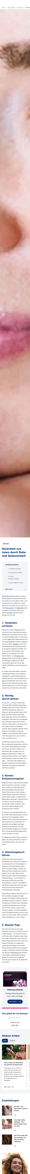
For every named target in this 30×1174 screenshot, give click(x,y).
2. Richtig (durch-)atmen (15, 572)
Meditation (16, 644)
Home (3, 7)
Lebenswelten (11, 7)
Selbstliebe (20, 608)
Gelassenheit (10, 608)
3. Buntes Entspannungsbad (13, 578)
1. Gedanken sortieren (14, 569)
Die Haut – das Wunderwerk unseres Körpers (21, 1108)
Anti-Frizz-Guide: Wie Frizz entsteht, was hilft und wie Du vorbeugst (21, 1138)
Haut (13, 765)
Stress (4, 681)
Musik (16, 806)
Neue (5, 1040)
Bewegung (15, 952)
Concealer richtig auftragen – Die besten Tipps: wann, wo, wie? (20, 1123)
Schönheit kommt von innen (10, 596)
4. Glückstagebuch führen (15, 583)
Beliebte (12, 1040)
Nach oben (15, 1025)
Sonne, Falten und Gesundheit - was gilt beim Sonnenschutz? (14, 1063)
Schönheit (20, 7)
